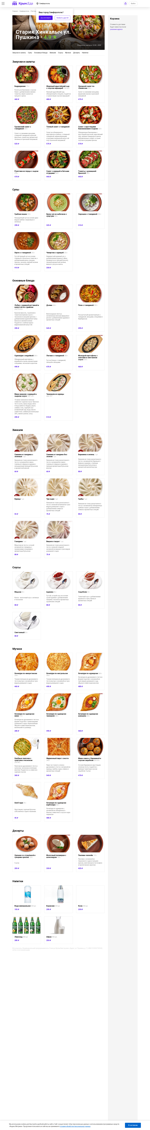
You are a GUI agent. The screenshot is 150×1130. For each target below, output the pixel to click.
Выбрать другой (62, 18)
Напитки (85, 53)
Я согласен (133, 1125)
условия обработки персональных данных (75, 1126)
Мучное (68, 53)
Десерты (76, 53)
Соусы (60, 53)
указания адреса (116, 29)
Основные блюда (40, 53)
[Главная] (22, 3)
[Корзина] (125, 3)
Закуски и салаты (19, 53)
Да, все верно (46, 18)
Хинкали (53, 53)
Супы (30, 53)
